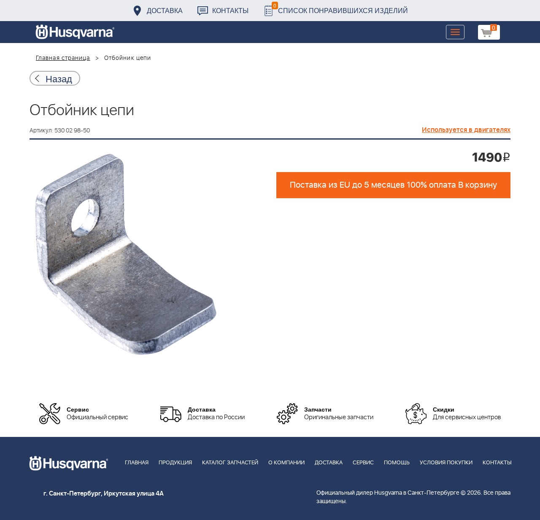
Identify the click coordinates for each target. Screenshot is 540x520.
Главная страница (63, 58)
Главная (136, 463)
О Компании (286, 463)
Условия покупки (446, 463)
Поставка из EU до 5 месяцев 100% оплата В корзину (393, 185)
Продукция (175, 463)
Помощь (397, 463)
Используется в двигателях (466, 130)
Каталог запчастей (230, 463)
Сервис (363, 463)
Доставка (165, 10)
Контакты (230, 10)
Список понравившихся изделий (340, 8)
